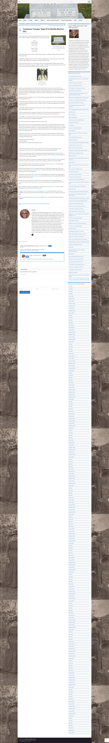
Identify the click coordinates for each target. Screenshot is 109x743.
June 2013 (71, 663)
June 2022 (71, 404)
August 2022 (71, 399)
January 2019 (71, 502)
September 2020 (72, 454)
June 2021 (71, 432)
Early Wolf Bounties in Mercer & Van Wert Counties (79, 241)
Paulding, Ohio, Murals (73, 139)
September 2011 (72, 713)
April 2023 (71, 380)
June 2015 (71, 605)
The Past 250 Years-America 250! (75, 82)
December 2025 (72, 303)
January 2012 (71, 703)
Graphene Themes (27, 741)
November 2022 (72, 392)
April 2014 (71, 639)
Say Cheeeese (71, 253)
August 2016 (71, 571)
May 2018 (71, 521)
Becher (24, 33)
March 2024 (71, 353)
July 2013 (70, 660)
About (24, 20)
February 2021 (71, 442)
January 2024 (71, 358)
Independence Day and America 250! (76, 203)
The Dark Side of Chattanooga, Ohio (76, 261)
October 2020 (71, 452)
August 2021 (71, 428)
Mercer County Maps (67, 20)
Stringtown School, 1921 (73, 122)
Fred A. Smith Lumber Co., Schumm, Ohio (77, 211)
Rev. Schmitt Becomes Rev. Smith (75, 137)
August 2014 (71, 629)
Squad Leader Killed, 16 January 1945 (76, 256)
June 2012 (71, 691)
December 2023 (72, 360)
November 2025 (72, 305)
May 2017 (71, 550)
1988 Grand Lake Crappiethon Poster (76, 153)
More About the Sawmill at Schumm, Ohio (77, 206)
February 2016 (71, 586)
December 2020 (72, 447)
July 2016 (70, 574)
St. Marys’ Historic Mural (73, 171)
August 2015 (71, 600)
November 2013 (72, 651)
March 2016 (71, 583)
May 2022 (71, 406)
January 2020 (71, 473)
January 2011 (71, 732)
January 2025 (71, 329)
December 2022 (72, 389)
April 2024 (71, 351)
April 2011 (71, 725)
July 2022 (70, 401)
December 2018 (72, 504)
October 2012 (71, 682)
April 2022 (71, 408)
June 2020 (71, 461)
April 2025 (71, 322)
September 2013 (72, 655)
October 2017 (71, 538)
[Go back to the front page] (54, 11)
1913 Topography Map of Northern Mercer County (79, 109)
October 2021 (71, 423)
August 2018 (71, 514)
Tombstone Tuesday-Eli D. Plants (75, 225)
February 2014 (71, 643)
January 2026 (71, 301)
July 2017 (70, 545)
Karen (21, 33)
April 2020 (71, 466)
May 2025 (71, 320)
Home (20, 20)
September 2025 (72, 310)
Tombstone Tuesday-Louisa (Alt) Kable (76, 119)
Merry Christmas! (72, 114)
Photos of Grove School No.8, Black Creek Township (79, 278)
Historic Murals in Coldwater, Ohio (75, 169)
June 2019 (71, 490)
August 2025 (71, 313)
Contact (80, 20)
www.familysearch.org (54, 159)
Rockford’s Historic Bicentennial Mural (76, 179)
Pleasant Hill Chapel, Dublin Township (76, 102)
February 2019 (71, 500)
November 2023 (72, 363)
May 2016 (71, 579)
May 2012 (71, 694)
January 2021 (71, 444)
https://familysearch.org (57, 153)
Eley (26, 33)
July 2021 (70, 430)
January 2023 (71, 387)
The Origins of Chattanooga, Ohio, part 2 (77, 264)
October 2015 (71, 595)
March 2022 (71, 411)
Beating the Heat (72, 188)
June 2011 (71, 720)
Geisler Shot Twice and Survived (75, 90)
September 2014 (72, 627)
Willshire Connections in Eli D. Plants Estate (77, 223)
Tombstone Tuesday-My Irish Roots (76, 267)
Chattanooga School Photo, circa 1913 (76, 231)
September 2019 (72, 483)
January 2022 (71, 416)
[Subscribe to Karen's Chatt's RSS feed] (19, 1)
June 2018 (71, 519)
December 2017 (72, 533)
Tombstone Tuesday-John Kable (75, 174)
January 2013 (71, 675)
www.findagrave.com (41, 191)
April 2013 (71, 667)
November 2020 (72, 449)
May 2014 (71, 636)
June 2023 (71, 375)
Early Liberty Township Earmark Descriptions (77, 100)
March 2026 (71, 296)
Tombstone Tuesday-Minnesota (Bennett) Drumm (78, 142)
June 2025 (71, 317)
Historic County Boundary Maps (75, 127)
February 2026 (71, 298)
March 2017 (71, 555)
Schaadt (28, 33)
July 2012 (70, 689)
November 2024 (72, 334)
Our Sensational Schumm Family (75, 76)
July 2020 (70, 459)
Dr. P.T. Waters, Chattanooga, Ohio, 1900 (77, 88)
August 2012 (71, 687)
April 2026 (71, 293)
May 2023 (71, 377)
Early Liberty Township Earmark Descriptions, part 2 (79, 97)
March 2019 (71, 497)
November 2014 (72, 622)
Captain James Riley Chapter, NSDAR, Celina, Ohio (78, 191)
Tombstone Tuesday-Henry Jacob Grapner (77, 186)
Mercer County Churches (53, 20)
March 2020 (71, 468)
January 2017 (71, 559)
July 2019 (70, 488)
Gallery (36, 20)
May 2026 (71, 291)
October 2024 (71, 336)
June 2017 (71, 548)
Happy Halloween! (72, 130)
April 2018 (71, 524)
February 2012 (71, 701)
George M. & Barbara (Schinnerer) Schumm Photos (31, 25)
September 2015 (72, 598)
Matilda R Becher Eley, (29, 197)
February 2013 (71, 672)
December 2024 (72, 332)
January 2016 (71, 588)
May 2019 (71, 492)
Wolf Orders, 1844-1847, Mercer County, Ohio (78, 239)
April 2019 (71, 495)
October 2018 (71, 509)
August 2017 (71, 543)
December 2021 (72, 418)
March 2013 (71, 670)
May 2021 (71, 435)
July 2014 (70, 631)
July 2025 (70, 315)
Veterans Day (71, 125)
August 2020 (71, 456)
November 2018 (72, 507)
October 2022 (71, 394)
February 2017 (71, 557)
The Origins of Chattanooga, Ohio (75, 269)
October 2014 (71, 624)
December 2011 (72, 706)
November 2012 (72, 679)
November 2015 (72, 593)
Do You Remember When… (74, 220)
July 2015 (70, 603)
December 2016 (72, 562)
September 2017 (72, 540)
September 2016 (72, 569)
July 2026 (70, 286)
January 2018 (71, 531)
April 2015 (71, 610)
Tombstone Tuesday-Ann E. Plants (75, 244)
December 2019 (72, 476)
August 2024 (71, 341)
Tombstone (31, 203)
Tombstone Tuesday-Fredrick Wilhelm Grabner (78, 200)
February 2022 (71, 413)
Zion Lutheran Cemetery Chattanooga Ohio (34, 204)
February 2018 (71, 528)
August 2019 (71, 485)
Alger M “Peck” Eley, (28, 191)
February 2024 (71, 356)
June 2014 (71, 634)
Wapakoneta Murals (73, 155)
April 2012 (71, 696)
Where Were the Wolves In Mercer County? (77, 233)
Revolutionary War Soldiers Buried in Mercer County (79, 198)
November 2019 (72, 478)
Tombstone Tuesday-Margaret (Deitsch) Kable (78, 150)
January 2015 (71, 617)
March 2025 (71, 324)
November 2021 (72, 420)
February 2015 (71, 615)
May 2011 (71, 723)
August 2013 (71, 658)
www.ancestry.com (29, 150)
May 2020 (71, 464)
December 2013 (72, 648)
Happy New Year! (72, 112)
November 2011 (72, 708)
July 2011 (70, 718)
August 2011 (71, 715)
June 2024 (71, 346)
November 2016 (72, 564)
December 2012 (72, 677)
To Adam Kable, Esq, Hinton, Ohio (75, 145)
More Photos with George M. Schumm (56, 25)
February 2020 (71, 471)
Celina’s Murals (72, 162)
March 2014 (71, 641)
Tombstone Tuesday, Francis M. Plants (76, 236)
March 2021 (71, 440)
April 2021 (71, 437)
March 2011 (71, 727)
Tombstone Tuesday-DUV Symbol (75, 218)
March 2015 (71, 612)
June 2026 (71, 289)
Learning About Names (73, 272)
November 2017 (72, 536)
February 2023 (71, 384)
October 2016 (71, 567)
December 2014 (72, 619)
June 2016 (71, 576)
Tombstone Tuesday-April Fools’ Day (76, 259)
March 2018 (71, 526)
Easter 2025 (71, 247)
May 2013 (71, 665)
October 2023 (71, 365)
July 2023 (70, 372)
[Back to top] (106, 735)
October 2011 (71, 711)
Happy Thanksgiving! (73, 117)
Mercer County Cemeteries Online (75, 147)
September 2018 (72, 512)
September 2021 (72, 425)
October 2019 (71, 480)
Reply (50, 245)
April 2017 (71, 552)
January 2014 (71, 646)
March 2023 (71, 382)
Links (75, 20)
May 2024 (71, 348)
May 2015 (71, 607)
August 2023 (71, 370)
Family (30, 20)
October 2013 (71, 653)
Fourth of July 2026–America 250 (75, 85)
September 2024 (72, 339)
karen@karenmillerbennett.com (30, 739)
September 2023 (72, 368)
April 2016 (71, 581)
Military (43, 20)
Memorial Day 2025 (72, 228)
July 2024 (70, 344)
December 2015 (72, 591)
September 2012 (72, 684)
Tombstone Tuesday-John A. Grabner (76, 208)
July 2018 (70, 516)
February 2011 (71, 730)
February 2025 (71, 327)
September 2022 (72, 396)
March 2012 (71, 699)
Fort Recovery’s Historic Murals (75, 176)
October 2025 (71, 308)
